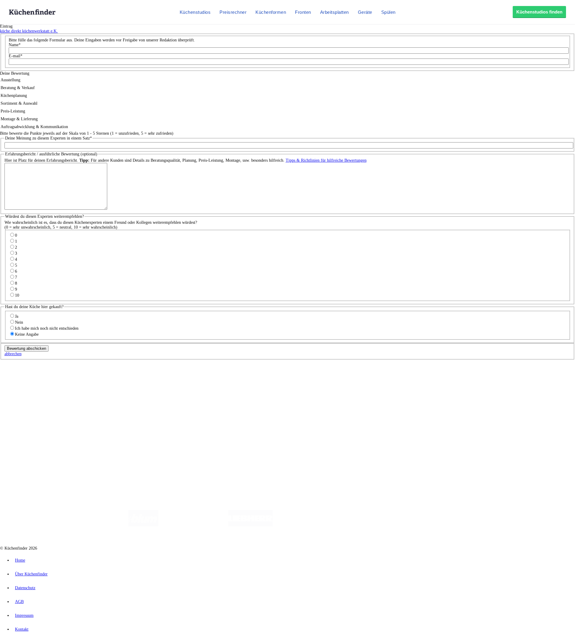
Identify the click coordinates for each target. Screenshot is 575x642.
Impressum (24, 615)
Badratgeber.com (26, 417)
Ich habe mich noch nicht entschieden (46, 328)
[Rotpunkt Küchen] (392, 525)
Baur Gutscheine (153, 383)
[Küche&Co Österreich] (436, 525)
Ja (16, 316)
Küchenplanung (25, 393)
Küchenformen (270, 12)
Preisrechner (233, 12)
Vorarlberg (83, 378)
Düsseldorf (133, 378)
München (67, 378)
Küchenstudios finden (539, 11)
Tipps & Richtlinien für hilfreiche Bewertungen (326, 160)
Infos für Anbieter (27, 428)
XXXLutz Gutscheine (69, 383)
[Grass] (193, 525)
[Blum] (143, 525)
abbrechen (13, 354)
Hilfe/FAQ (21, 412)
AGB (19, 601)
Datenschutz (25, 588)
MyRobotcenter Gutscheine (186, 383)
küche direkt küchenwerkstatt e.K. (29, 31)
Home (20, 560)
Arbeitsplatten (334, 12)
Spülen (388, 12)
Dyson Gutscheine (100, 383)
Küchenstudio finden (29, 368)
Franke (185, 378)
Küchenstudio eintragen (32, 438)
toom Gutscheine (127, 383)
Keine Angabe (27, 334)
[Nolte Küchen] (358, 525)
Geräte (365, 12)
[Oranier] (309, 525)
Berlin (39, 378)
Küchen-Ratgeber (26, 403)
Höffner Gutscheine (221, 383)
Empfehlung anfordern (31, 372)
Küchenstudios (195, 12)
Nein (19, 322)
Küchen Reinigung (27, 398)
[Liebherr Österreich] (250, 525)
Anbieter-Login (29, 443)
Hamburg (52, 378)
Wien (119, 378)
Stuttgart (173, 378)
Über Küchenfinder (28, 408)
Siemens (198, 378)
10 (17, 295)
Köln (161, 378)
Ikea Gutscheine (41, 383)
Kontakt (21, 629)
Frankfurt (149, 378)
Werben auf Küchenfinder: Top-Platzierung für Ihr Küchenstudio (67, 433)
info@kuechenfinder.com (108, 454)
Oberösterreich (103, 378)
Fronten (303, 12)
